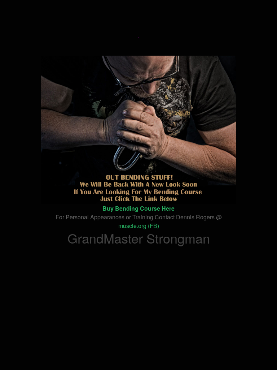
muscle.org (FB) (138, 225)
